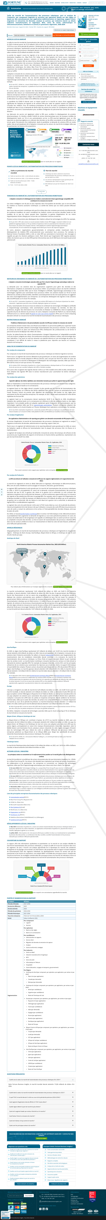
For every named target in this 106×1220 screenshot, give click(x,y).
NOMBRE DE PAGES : (94, 28)
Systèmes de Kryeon (16, 820)
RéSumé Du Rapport (86, 74)
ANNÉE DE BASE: (93, 19)
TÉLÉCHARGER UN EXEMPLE (25, 1184)
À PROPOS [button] (79, 2)
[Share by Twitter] (1, 492)
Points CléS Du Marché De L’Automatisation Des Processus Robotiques (89, 77)
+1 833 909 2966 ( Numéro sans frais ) (53, 1194)
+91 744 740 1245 (49, 1198)
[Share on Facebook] (1, 494)
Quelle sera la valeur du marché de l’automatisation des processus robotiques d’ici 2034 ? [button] (34, 1079)
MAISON (52, 2)
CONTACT (84, 2)
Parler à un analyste (62, 470)
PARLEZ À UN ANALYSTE (58, 1184)
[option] (88, 114)
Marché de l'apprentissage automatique (87, 126)
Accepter (5, 1217)
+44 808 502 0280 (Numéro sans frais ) (54, 1196)
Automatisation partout (17, 797)
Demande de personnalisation (24, 892)
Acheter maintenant (89, 34)
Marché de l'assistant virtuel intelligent (87, 137)
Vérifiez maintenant (88, 102)
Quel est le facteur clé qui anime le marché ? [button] (21, 1121)
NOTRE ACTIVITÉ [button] (64, 2)
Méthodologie (39, 35)
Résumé (10, 35)
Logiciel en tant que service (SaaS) (42, 314)
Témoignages (74, 1196)
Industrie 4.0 (50, 655)
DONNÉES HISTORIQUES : (92, 23)
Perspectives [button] (72, 2)
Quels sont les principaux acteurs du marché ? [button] (22, 1125)
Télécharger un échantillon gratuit (65, 35)
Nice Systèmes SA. (16, 807)
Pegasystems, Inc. (16, 812)
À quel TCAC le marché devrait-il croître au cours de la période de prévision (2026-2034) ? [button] (34, 1097)
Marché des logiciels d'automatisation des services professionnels (87, 130)
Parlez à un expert (41, 1138)
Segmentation (30, 35)
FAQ (72, 1194)
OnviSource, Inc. (15, 815)
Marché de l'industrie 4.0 (86, 123)
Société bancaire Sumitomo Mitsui (40, 675)
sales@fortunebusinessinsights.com (88, 164)
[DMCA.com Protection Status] (14, 1203)
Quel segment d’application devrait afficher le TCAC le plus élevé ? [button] (28, 1102)
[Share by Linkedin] (1, 489)
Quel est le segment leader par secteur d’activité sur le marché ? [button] (27, 1111)
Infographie (48, 35)
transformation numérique (28, 514)
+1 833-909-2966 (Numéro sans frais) (39, 2)
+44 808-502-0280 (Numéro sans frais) (39, 3)
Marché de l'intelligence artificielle (88, 139)
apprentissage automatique (43, 405)
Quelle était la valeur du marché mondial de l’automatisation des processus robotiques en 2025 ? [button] (37, 1092)
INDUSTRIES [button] (57, 2)
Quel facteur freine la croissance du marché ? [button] (22, 1116)
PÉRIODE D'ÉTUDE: (93, 15)
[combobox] (80, 52)
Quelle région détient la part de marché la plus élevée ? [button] (25, 1107)
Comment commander (77, 1204)
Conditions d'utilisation (77, 1198)
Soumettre (88, 66)
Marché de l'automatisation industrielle (87, 134)
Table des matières (19, 35)
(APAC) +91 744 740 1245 (88, 158)
